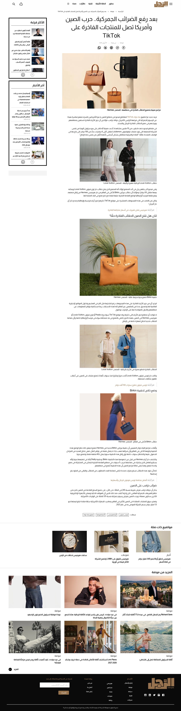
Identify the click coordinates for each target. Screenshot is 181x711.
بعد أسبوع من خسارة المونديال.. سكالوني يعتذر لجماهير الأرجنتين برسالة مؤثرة (21, 114)
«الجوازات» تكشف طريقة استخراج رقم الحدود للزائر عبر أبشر (21, 156)
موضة (112, 11)
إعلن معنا (89, 691)
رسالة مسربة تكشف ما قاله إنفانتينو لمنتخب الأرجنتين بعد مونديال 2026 (21, 142)
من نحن (89, 683)
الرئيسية (120, 11)
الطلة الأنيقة (101, 4)
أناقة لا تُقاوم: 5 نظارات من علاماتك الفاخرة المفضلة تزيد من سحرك (21, 34)
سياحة (130, 691)
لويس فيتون (124, 515)
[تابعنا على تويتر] (154, 695)
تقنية (90, 4)
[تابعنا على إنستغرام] (159, 695)
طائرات (82, 4)
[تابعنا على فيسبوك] (163, 695)
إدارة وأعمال (128, 683)
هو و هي (109, 683)
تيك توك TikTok (133, 117)
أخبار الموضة (101, 515)
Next (23, 75)
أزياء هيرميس (112, 515)
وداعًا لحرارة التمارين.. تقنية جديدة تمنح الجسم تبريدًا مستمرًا (22, 128)
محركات (129, 700)
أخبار (168, 555)
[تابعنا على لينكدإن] (150, 695)
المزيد (15, 669)
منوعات (125, 555)
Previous (32, 75)
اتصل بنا (89, 687)
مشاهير (109, 687)
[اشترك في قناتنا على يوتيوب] (145, 695)
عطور (111, 4)
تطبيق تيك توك (88, 515)
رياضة (110, 700)
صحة (74, 4)
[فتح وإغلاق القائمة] (170, 4)
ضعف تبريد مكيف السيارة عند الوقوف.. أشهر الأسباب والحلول (21, 62)
